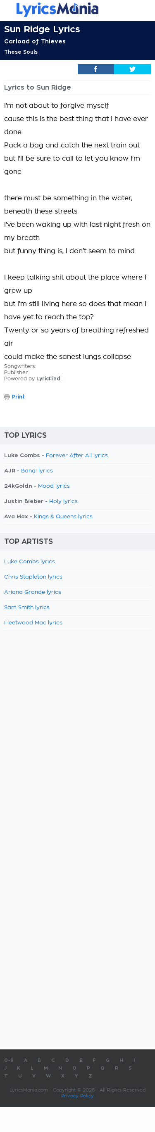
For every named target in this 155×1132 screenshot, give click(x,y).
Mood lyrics (54, 486)
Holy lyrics (63, 501)
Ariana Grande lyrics (32, 592)
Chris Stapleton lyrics (33, 577)
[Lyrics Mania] (77, 9)
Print (18, 396)
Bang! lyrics (37, 471)
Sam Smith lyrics (27, 607)
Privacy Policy (77, 1096)
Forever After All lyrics (77, 455)
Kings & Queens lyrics (63, 517)
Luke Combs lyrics (29, 562)
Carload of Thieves (35, 41)
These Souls (21, 52)
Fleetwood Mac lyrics (33, 623)
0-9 (9, 1060)
